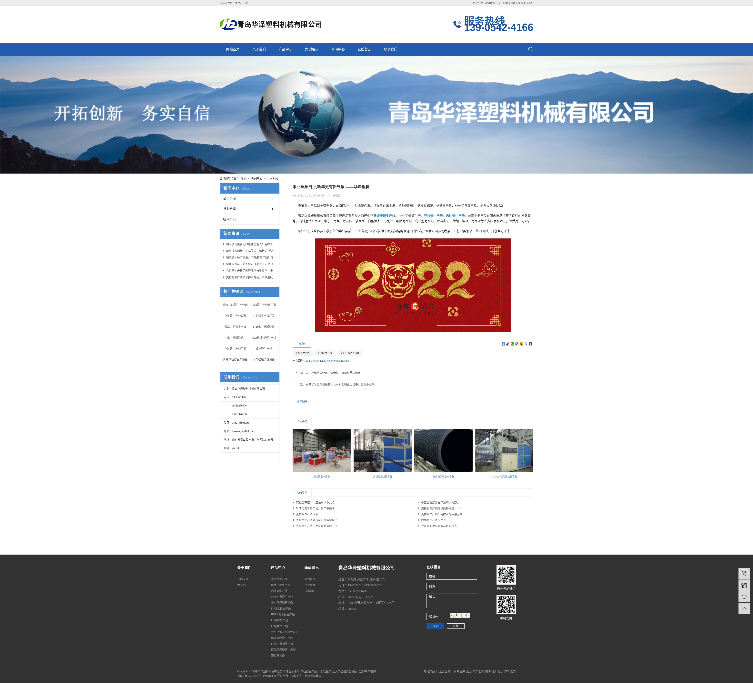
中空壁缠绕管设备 (282, 602)
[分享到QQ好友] (517, 344)
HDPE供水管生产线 (283, 614)
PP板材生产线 (279, 626)
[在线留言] (744, 596)
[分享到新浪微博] (508, 344)
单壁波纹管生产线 (282, 638)
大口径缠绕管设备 (264, 359)
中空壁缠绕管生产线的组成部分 (440, 502)
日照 (481, 671)
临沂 (494, 671)
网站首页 (232, 49)
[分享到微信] (512, 344)
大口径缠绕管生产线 (263, 337)
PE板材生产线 (279, 620)
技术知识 (229, 219)
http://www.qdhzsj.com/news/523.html (327, 360)
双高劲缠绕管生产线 (283, 649)
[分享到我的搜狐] (521, 344)
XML (506, 3)
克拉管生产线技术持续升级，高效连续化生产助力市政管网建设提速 (250, 277)
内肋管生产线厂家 (264, 315)
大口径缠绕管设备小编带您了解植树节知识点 (333, 372)
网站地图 (490, 3)
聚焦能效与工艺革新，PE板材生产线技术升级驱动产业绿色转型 (250, 264)
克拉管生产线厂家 (235, 348)
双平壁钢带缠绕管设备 (284, 632)
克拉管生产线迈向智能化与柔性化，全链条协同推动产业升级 (250, 270)
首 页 (243, 178)
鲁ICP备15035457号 (249, 675)
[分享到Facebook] (530, 344)
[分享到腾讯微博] (526, 344)
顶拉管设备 (278, 655)
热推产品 (429, 671)
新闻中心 (338, 49)
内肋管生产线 (325, 353)
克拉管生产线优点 (306, 514)
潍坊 (500, 671)
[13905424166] (744, 573)
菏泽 (475, 671)
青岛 (456, 671)
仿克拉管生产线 (280, 585)
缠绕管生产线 (264, 348)
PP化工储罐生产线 (282, 643)
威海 (488, 671)
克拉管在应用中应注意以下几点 (315, 502)
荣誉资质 (242, 585)
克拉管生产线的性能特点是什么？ (441, 508)
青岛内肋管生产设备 (235, 304)
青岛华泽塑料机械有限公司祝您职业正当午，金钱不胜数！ (341, 384)
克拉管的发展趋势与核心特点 (438, 526)
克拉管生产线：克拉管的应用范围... (442, 514)
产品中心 (285, 49)
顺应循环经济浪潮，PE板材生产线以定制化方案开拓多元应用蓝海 (250, 257)
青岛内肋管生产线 (235, 326)
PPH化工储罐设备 (264, 326)
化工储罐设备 (235, 337)
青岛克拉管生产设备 (235, 359)
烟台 (469, 671)
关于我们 (259, 49)
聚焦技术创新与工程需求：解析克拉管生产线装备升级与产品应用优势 (250, 250)
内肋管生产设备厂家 (263, 304)
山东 (463, 671)
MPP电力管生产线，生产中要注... (316, 508)
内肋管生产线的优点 (433, 520)
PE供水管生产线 (281, 608)
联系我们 (390, 49)
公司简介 (242, 579)
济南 (506, 671)
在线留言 (364, 49)
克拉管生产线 (303, 353)
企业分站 (478, 3)
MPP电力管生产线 (282, 596)
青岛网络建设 (313, 675)
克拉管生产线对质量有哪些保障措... (317, 520)
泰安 (513, 671)
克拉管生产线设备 (235, 315)
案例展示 (311, 49)
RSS (499, 3)
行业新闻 (229, 209)
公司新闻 (272, 178)
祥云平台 (282, 675)
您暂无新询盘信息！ (521, 3)
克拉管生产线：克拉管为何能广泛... (317, 526)
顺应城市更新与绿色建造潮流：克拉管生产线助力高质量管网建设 (250, 244)
